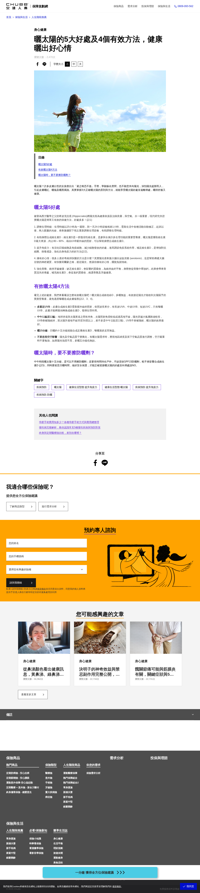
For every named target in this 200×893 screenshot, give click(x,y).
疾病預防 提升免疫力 (146, 387)
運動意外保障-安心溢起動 (19, 782)
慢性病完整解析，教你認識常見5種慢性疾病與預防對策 (69, 427)
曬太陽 (58, 387)
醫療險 (48, 773)
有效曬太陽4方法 (47, 169)
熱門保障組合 (70, 778)
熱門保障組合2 (71, 782)
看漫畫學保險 (36, 848)
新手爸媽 (68, 797)
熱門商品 (12, 764)
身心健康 (58, 838)
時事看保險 (35, 843)
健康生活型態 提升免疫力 (83, 387)
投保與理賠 (159, 758)
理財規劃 (58, 848)
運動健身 (58, 857)
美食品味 (58, 862)
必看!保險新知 (38, 830)
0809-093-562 (185, 6)
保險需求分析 (93, 773)
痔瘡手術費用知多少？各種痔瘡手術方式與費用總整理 (69, 422)
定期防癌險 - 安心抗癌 (17, 773)
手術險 (48, 782)
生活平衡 (58, 843)
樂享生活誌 (60, 830)
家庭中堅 (68, 801)
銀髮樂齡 (68, 806)
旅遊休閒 (58, 853)
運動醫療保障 (70, 773)
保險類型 (51, 764)
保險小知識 (35, 838)
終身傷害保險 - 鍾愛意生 (19, 792)
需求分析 (117, 758)
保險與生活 (14, 823)
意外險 (48, 778)
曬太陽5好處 (45, 164)
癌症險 (48, 797)
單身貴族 (68, 787)
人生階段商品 (71, 764)
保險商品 (13, 758)
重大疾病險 (51, 792)
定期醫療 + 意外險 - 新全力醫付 (22, 787)
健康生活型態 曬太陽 (116, 387)
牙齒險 (48, 787)
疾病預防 (42, 387)
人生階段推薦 (14, 830)
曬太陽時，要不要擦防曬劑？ (54, 175)
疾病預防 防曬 (44, 394)
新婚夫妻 (68, 792)
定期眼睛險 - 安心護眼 (17, 778)
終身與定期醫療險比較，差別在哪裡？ (60, 432)
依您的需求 (93, 764)
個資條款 (41, 589)
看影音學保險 (36, 853)
